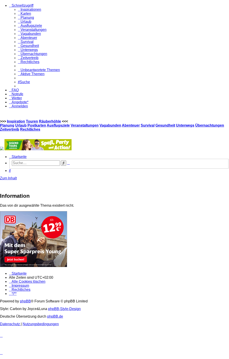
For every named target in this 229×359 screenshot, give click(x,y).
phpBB (25, 301)
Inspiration (16, 121)
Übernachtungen (209, 125)
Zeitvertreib (9, 129)
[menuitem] (29, 9)
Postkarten (37, 125)
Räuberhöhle (50, 121)
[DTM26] (2, 149)
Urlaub (21, 125)
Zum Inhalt (8, 178)
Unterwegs (185, 125)
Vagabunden (110, 125)
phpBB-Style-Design (64, 309)
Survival (148, 125)
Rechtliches (30, 129)
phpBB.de (55, 316)
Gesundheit (165, 125)
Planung (7, 125)
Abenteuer (131, 125)
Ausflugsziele (58, 125)
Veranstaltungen (85, 125)
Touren (32, 121)
